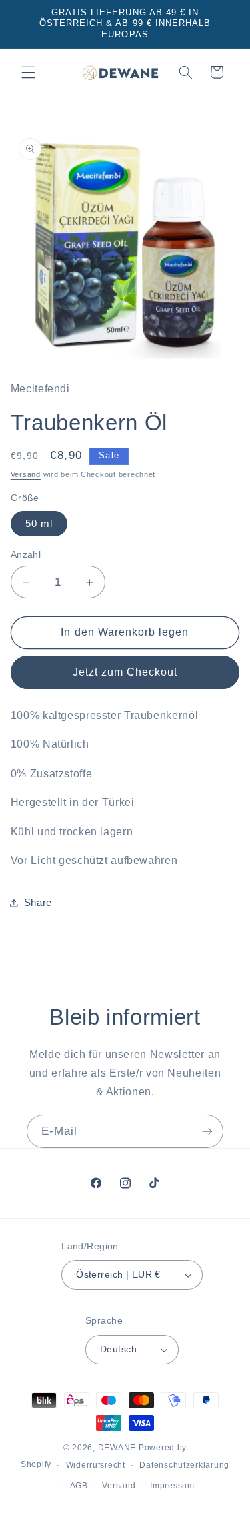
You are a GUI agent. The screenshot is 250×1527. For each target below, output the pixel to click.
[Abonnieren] (207, 1131)
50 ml (39, 523)
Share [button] (38, 902)
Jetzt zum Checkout (125, 672)
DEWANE (117, 1448)
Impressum (172, 1486)
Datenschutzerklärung (184, 1465)
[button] (28, 72)
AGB (79, 1486)
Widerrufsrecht (95, 1465)
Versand (26, 474)
